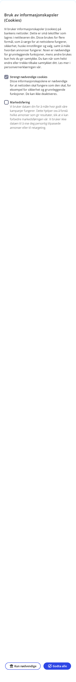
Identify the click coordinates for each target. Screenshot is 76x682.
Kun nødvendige (25, 666)
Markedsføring (20, 102)
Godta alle (60, 666)
